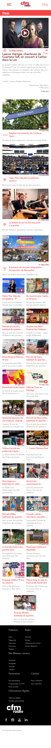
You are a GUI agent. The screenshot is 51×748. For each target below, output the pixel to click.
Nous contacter (36, 680)
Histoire (28, 637)
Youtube (11, 666)
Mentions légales (15, 698)
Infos (10, 637)
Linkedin (11, 669)
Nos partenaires (14, 680)
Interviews (12, 643)
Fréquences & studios (33, 643)
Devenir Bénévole (31, 646)
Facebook (12, 660)
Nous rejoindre (36, 684)
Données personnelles (16, 701)
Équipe (27, 640)
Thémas (11, 649)
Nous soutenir (14, 687)
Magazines (12, 640)
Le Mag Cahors (16, 50)
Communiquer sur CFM (16, 684)
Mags (5, 13)
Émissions (12, 646)
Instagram (12, 663)
